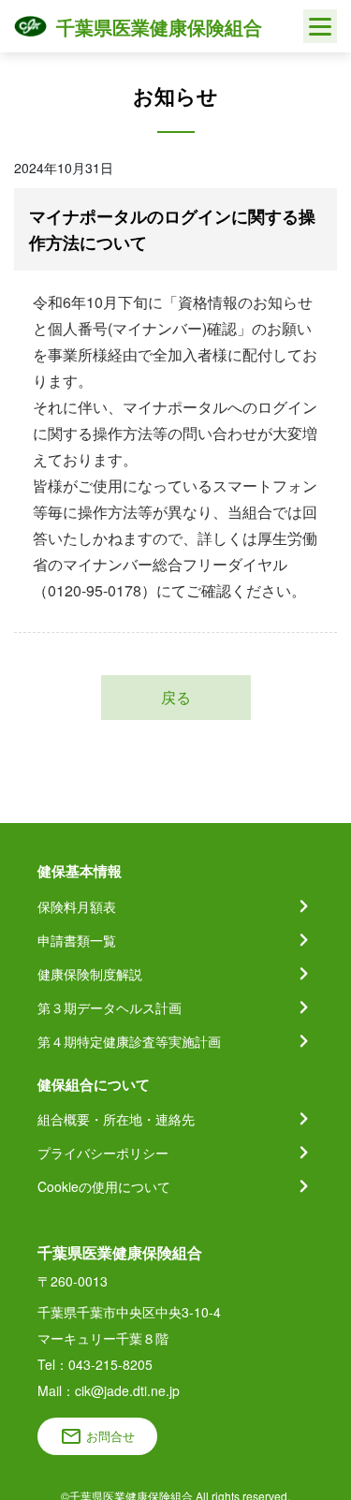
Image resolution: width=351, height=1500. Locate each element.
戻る (176, 697)
